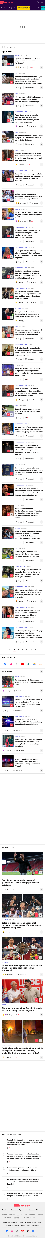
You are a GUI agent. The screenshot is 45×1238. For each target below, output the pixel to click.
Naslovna (5, 47)
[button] (30, 67)
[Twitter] (17, 664)
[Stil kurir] (26, 1214)
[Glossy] (32, 1214)
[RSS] (40, 664)
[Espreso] (12, 1214)
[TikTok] (28, 664)
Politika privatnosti (33, 1225)
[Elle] (19, 1214)
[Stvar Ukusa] (37, 1218)
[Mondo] (6, 2)
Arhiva (23, 1225)
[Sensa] (16, 1218)
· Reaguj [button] (23, 67)
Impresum (14, 1222)
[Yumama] (26, 1218)
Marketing (6, 1222)
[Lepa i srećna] (40, 1214)
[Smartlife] (7, 1218)
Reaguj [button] (20, 88)
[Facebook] (5, 664)
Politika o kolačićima (13, 1225)
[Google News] (34, 664)
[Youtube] (22, 664)
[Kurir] (4, 1214)
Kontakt (21, 1222)
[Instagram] (11, 664)
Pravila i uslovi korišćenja (33, 1222)
